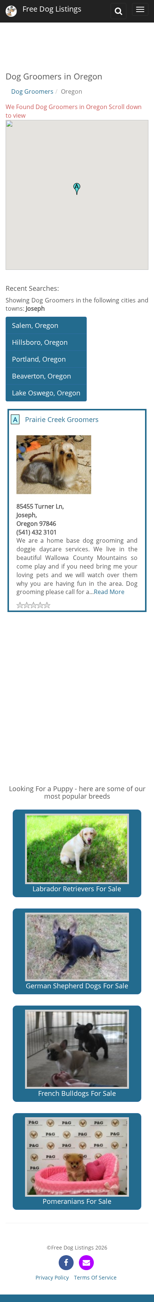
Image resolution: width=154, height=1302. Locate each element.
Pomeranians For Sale (77, 1201)
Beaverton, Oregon (41, 375)
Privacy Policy (52, 1277)
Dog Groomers (32, 91)
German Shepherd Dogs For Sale (77, 985)
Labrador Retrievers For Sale (77, 888)
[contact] (86, 1262)
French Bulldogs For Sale (77, 1093)
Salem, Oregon (35, 325)
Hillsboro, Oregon (40, 342)
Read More (109, 592)
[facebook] (66, 1262)
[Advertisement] (77, 41)
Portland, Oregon (39, 359)
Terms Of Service (95, 1277)
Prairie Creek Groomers (55, 419)
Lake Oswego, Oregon (46, 392)
